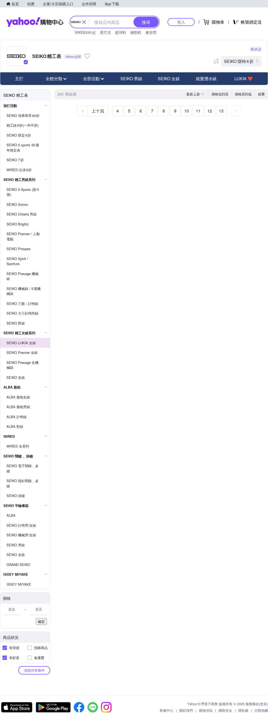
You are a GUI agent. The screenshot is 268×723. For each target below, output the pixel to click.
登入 (181, 22)
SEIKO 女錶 (169, 78)
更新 (263, 703)
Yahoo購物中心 (34, 22)
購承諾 (255, 49)
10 (186, 111)
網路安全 (225, 710)
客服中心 (166, 710)
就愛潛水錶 (206, 78)
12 (209, 111)
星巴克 (105, 32)
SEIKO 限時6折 (239, 61)
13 (221, 111)
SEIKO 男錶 (131, 78)
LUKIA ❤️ (243, 78)
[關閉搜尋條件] (84, 22)
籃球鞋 (120, 32)
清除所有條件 (34, 670)
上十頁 (98, 111)
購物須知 (206, 710)
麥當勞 (151, 32)
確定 (41, 621)
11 (198, 111)
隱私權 (243, 710)
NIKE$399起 (85, 32)
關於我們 (186, 710)
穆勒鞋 (135, 32)
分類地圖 (261, 710)
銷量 (261, 93)
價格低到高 (219, 93)
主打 (19, 78)
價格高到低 (243, 93)
